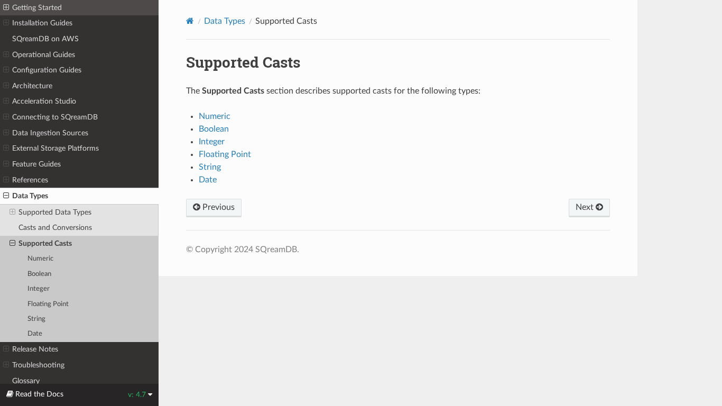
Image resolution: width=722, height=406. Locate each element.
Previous (217, 207)
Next (586, 207)
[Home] (190, 20)
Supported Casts (45, 243)
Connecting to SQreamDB (55, 117)
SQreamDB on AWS (45, 39)
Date (34, 333)
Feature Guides (36, 164)
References (30, 180)
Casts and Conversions (55, 228)
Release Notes (35, 349)
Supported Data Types (54, 212)
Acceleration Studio (44, 101)
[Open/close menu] (6, 8)
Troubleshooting (38, 365)
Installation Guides (42, 23)
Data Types (30, 196)
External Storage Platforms (55, 148)
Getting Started (37, 8)
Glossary (26, 381)
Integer (38, 288)
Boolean (39, 274)
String (36, 319)
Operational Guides (43, 55)
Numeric (40, 258)
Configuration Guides (46, 70)
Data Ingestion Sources (50, 133)
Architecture (32, 86)
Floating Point (48, 304)
